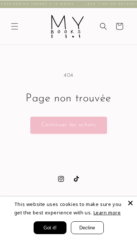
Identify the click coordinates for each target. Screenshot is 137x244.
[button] (15, 26)
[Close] (130, 203)
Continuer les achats (68, 125)
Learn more (107, 212)
